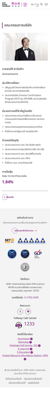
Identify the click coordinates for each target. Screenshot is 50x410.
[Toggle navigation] (46, 4)
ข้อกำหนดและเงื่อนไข (14, 378)
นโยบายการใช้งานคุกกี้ (17, 382)
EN (32, 4)
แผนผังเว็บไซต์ (33, 382)
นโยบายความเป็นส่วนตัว (33, 378)
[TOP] (44, 401)
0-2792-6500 (31, 297)
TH (37, 4)
